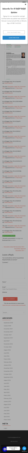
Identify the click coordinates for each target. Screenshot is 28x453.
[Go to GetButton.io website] (24, 451)
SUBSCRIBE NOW (14, 38)
